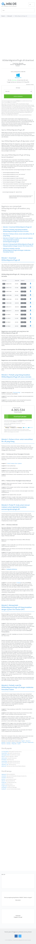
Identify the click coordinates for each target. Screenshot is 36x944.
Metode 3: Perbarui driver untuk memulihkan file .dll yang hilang (18, 234)
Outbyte (18, 101)
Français (8, 742)
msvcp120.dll (4, 761)
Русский (24, 742)
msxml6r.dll (4, 777)
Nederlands (30, 742)
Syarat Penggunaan (13, 932)
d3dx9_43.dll (4, 758)
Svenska (8, 743)
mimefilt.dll (4, 776)
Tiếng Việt (14, 743)
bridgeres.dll (4, 785)
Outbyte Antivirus (11, 569)
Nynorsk (3, 743)
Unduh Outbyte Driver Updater (14, 463)
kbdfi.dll (3, 779)
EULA (9, 102)
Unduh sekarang (18, 96)
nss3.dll (3, 784)
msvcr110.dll (4, 763)
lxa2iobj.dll (4, 789)
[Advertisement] (18, 39)
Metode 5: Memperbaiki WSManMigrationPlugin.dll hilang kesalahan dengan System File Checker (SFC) (18, 245)
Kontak (30, 932)
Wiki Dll (3, 874)
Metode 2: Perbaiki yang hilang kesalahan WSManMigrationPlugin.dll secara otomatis (16, 230)
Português (19, 742)
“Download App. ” (17, 392)
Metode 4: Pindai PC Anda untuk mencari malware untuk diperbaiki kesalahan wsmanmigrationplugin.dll (18, 239)
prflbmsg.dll (4, 787)
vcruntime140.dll (5, 751)
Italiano (13, 742)
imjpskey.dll (4, 774)
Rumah (6, 932)
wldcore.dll (4, 766)
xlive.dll (3, 756)
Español (3, 742)
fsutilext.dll (4, 782)
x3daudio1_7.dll (5, 764)
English (23, 741)
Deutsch (28, 741)
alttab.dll (3, 780)
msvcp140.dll (4, 753)
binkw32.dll (4, 759)
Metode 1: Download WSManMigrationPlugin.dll (17, 227)
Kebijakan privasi (23, 932)
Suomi (19, 743)
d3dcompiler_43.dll (5, 754)
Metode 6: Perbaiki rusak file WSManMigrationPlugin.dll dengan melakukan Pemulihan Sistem (16, 250)
